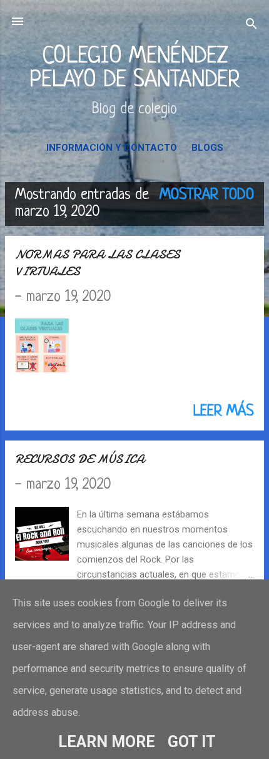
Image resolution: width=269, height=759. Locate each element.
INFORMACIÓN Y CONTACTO (111, 147)
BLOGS (207, 147)
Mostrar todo (207, 195)
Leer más (223, 412)
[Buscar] (251, 25)
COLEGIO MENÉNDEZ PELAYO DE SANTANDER (134, 68)
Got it (192, 742)
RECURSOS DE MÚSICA (80, 459)
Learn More (106, 742)
